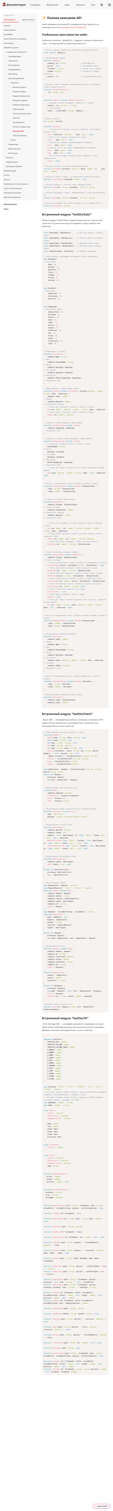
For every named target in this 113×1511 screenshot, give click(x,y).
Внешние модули (19, 87)
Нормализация (12, 162)
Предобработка (14, 70)
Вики (6, 209)
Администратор (28, 20)
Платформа (35, 5)
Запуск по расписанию (13, 188)
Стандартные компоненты (16, 52)
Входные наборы (19, 92)
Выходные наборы (20, 100)
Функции (9, 157)
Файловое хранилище (12, 193)
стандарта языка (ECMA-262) (73, 27)
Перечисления (18, 109)
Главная (7, 26)
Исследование (14, 65)
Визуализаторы (10, 171)
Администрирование (12, 197)
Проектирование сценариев (15, 39)
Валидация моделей (14, 166)
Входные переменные (21, 96)
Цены (67, 5)
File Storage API (18, 122)
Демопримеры (10, 204)
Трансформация (14, 56)
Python (13, 140)
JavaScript (14, 83)
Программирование (16, 78)
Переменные (13, 144)
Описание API (18, 131)
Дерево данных (14, 149)
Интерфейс (8, 34)
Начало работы (10, 30)
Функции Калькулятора (22, 114)
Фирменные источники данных (16, 184)
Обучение (80, 5)
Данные (7, 179)
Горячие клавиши (20, 135)
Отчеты (7, 175)
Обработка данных (11, 48)
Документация (16, 4)
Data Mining (12, 74)
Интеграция (8, 43)
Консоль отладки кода (21, 127)
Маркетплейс (52, 5)
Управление (13, 61)
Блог (93, 5)
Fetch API (16, 118)
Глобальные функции (21, 105)
